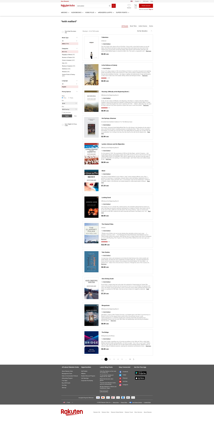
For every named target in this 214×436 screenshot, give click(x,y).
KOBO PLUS (90, 12)
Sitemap (64, 387)
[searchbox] (96, 6)
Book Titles (133, 26)
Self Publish (84, 371)
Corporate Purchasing (87, 380)
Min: (63, 100)
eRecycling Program (67, 378)
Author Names (143, 26)
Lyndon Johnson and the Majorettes (113, 144)
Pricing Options (66, 91)
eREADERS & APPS (105, 12)
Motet (103, 170)
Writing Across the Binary (108, 335)
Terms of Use (116, 402)
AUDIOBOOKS (76, 12)
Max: (63, 106)
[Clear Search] (110, 6)
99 (130, 359)
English (64, 86)
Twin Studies (106, 252)
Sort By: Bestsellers (142, 31)
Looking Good (106, 197)
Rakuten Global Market (117, 412)
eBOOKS (64, 12)
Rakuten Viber (105, 412)
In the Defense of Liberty (109, 65)
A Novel (103, 227)
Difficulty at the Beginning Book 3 (110, 147)
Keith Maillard (106, 44)
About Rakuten (148, 412)
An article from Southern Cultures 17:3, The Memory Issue (116, 121)
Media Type (65, 37)
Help (152, 1)
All (62, 40)
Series (151, 26)
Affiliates (83, 373)
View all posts (104, 391)
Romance (65, 71)
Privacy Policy (124, 402)
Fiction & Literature (68, 60)
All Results (125, 26)
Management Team (67, 373)
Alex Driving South (108, 278)
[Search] (114, 6)
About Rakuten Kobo (67, 371)
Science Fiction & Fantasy (68, 75)
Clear (75, 116)
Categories (65, 48)
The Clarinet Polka (107, 224)
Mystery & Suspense (68, 66)
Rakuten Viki (96, 412)
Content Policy (147, 402)
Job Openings (85, 378)
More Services (138, 412)
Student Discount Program (88, 376)
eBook (65, 43)
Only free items (67, 112)
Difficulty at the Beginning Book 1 (110, 95)
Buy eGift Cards (66, 383)
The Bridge (105, 332)
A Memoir (103, 40)
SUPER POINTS (122, 12)
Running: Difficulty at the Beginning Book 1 (115, 91)
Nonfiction (66, 68)
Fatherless (105, 37)
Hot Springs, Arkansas (109, 118)
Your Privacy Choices (137, 402)
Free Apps (64, 380)
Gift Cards (145, 1)
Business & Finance (68, 57)
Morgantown (106, 305)
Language (65, 80)
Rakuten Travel (129, 412)
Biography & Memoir (68, 54)
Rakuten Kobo (68, 5)
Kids (64, 63)
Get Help (64, 385)
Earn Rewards (65, 1)
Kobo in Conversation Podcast (70, 376)
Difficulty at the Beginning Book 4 (110, 201)
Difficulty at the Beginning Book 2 (110, 309)
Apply (67, 116)
